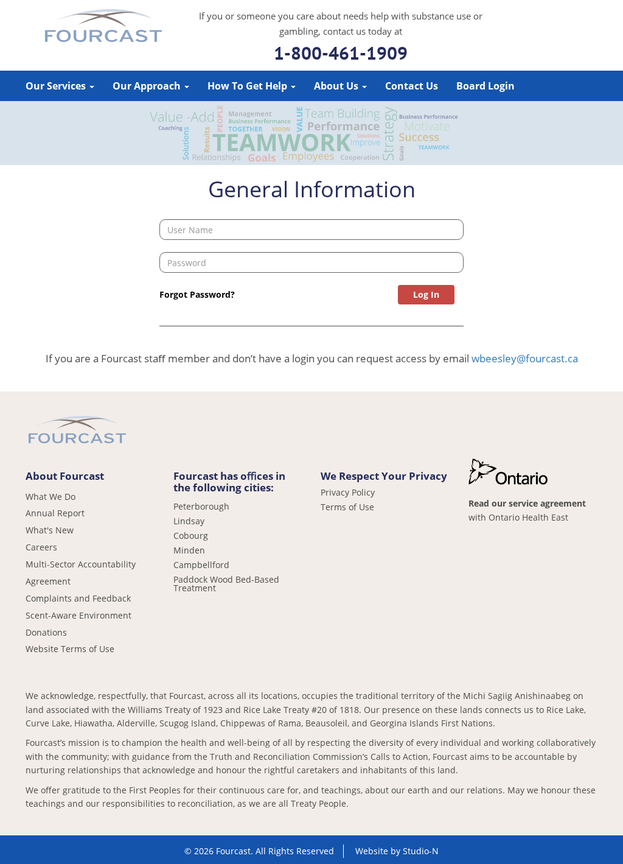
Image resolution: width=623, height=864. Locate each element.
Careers (41, 547)
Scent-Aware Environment (78, 615)
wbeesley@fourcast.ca (525, 358)
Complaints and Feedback (78, 598)
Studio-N (421, 851)
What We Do (50, 496)
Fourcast (103, 27)
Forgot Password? (197, 294)
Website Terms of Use (70, 649)
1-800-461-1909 (341, 53)
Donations (46, 632)
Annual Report (55, 513)
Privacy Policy (348, 492)
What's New (50, 530)
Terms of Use (347, 507)
